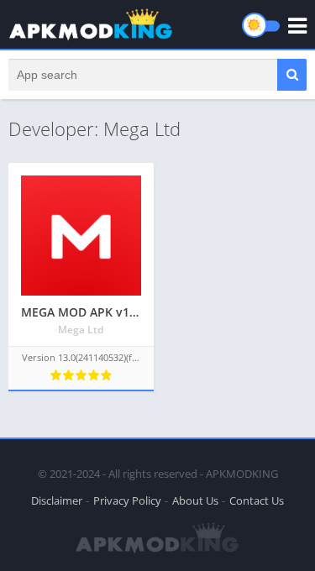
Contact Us (256, 500)
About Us (195, 500)
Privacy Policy (127, 500)
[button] (292, 75)
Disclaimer (56, 500)
